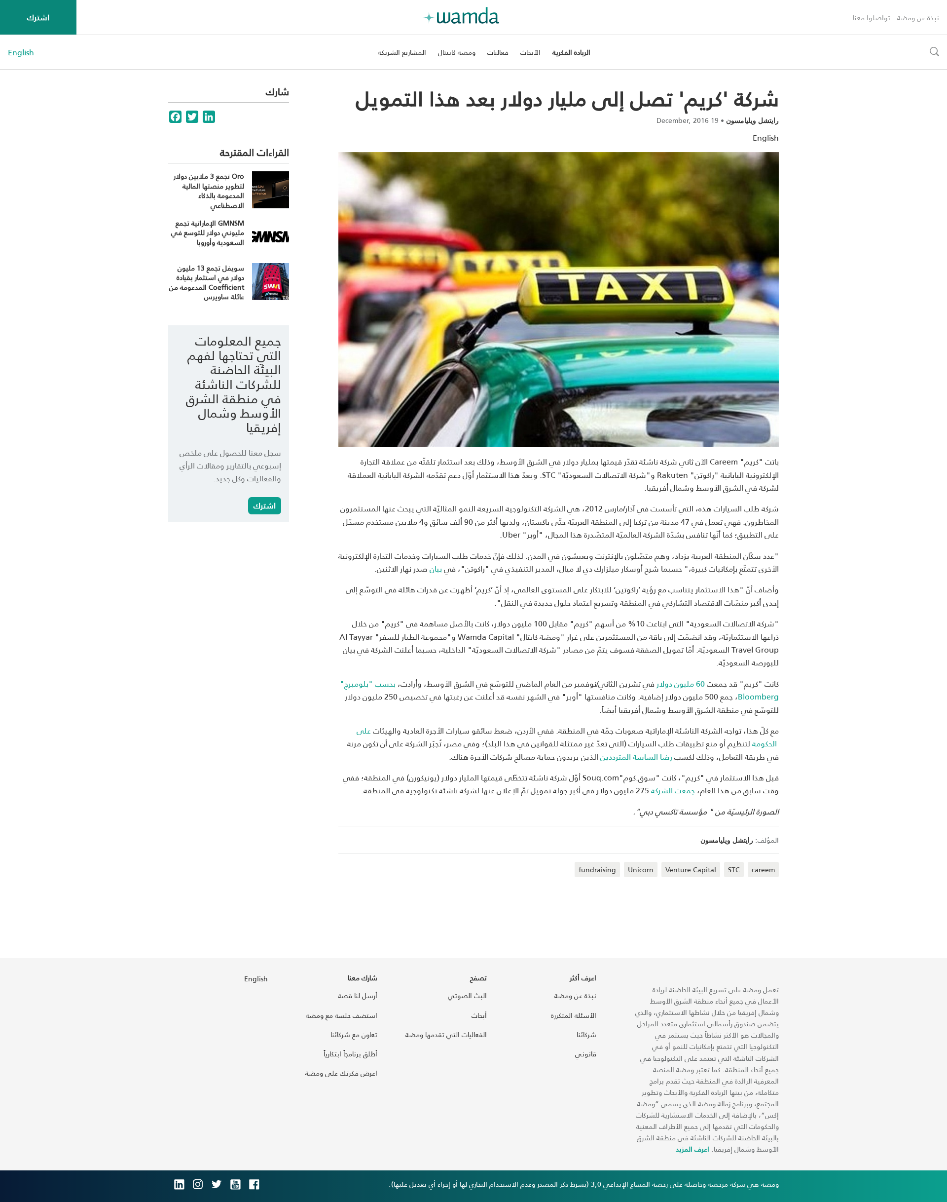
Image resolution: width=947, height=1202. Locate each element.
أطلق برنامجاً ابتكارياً (350, 1053)
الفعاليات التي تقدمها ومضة (446, 1034)
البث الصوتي (467, 995)
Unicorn (641, 869)
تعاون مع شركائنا (353, 1034)
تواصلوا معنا (871, 17)
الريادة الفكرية (571, 52)
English (21, 52)
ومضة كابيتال (456, 52)
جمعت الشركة (673, 790)
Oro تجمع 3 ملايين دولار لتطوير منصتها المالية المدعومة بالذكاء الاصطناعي (209, 190)
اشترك (38, 17)
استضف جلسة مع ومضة (341, 1015)
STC (734, 869)
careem (763, 869)
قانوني (585, 1053)
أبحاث (479, 1015)
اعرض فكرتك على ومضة (341, 1073)
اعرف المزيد (692, 1149)
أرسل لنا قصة (357, 995)
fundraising (597, 869)
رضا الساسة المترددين (636, 756)
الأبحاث (530, 52)
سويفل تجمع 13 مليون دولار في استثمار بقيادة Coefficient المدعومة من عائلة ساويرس (206, 282)
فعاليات (498, 52)
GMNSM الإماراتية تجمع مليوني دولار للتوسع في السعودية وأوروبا (207, 232)
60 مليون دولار (680, 683)
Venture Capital (690, 869)
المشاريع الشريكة (402, 52)
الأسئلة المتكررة (573, 1015)
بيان (436, 568)
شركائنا (586, 1034)
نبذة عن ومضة (918, 17)
